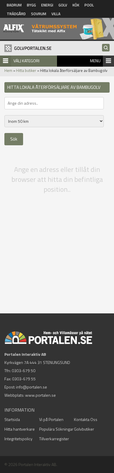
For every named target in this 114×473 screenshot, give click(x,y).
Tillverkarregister (54, 439)
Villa (56, 14)
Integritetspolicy (18, 439)
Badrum (14, 5)
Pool (89, 5)
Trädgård (16, 14)
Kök (75, 5)
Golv (62, 5)
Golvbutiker (84, 429)
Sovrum (38, 14)
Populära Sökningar (56, 429)
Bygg (31, 5)
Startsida (12, 419)
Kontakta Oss (85, 419)
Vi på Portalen (51, 419)
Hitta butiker (26, 70)
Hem (8, 70)
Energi (47, 5)
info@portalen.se (31, 387)
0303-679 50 (23, 370)
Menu (95, 61)
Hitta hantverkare (19, 429)
